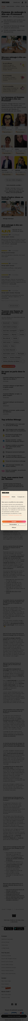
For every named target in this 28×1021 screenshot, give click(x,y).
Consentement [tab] (5, 496)
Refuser (14, 527)
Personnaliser (13, 524)
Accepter (14, 521)
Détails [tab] (13, 496)
